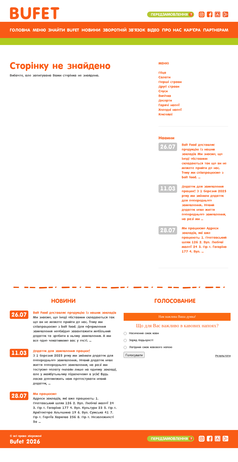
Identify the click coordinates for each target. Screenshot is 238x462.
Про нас (172, 30)
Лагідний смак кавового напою (150, 347)
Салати (164, 77)
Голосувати (134, 355)
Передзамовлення (171, 14)
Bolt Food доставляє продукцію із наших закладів (204, 161)
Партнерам (215, 30)
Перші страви (170, 82)
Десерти (165, 101)
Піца (162, 73)
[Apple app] (217, 14)
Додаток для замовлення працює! (204, 203)
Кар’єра (192, 30)
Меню (39, 30)
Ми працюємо (204, 239)
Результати (223, 355)
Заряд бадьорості (141, 340)
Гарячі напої (169, 105)
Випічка (165, 96)
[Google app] (225, 14)
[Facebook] (209, 14)
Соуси (163, 91)
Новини (91, 30)
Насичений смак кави (144, 333)
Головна (20, 30)
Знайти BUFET (63, 30)
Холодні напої (170, 110)
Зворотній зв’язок (124, 30)
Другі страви (169, 87)
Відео (153, 30)
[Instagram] (202, 14)
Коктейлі (165, 114)
